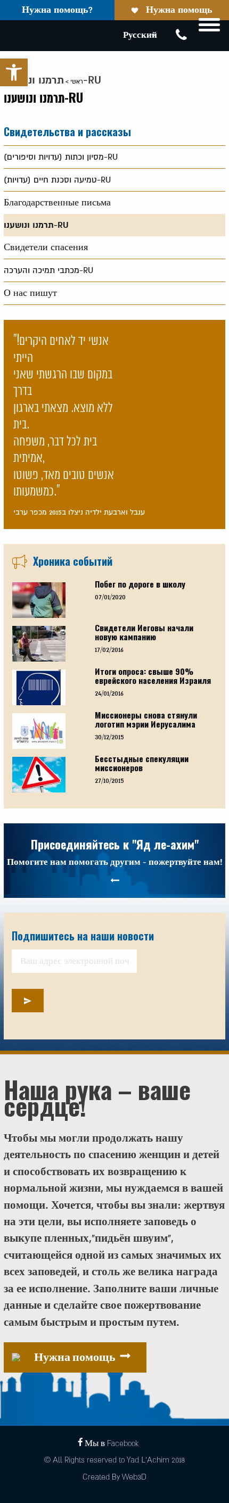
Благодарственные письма (57, 202)
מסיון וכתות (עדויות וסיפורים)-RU (61, 157)
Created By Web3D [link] (114, 1477)
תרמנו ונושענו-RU (36, 225)
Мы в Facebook (111, 1443)
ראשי (76, 81)
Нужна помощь (179, 10)
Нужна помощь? (57, 10)
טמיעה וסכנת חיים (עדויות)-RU (57, 180)
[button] (14, 72)
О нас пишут (30, 293)
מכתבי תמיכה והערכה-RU (48, 270)
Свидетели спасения (46, 247)
